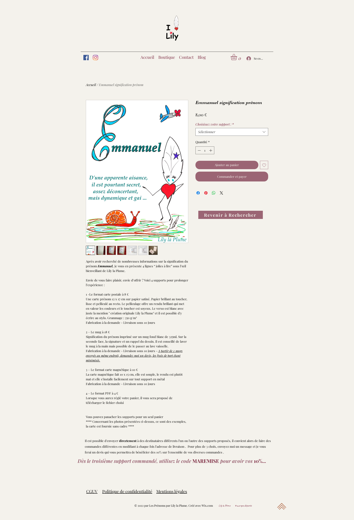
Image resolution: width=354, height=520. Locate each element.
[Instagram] (95, 57)
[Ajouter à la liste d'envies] (264, 165)
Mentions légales (171, 491)
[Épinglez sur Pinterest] (205, 192)
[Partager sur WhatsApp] (213, 192)
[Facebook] (86, 57)
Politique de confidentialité (127, 491)
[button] (237, 57)
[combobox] (231, 132)
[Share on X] (221, 192)
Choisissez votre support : (214, 124)
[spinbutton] (205, 150)
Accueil (91, 85)
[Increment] (211, 150)
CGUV (92, 491)
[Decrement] (199, 150)
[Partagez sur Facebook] (198, 192)
